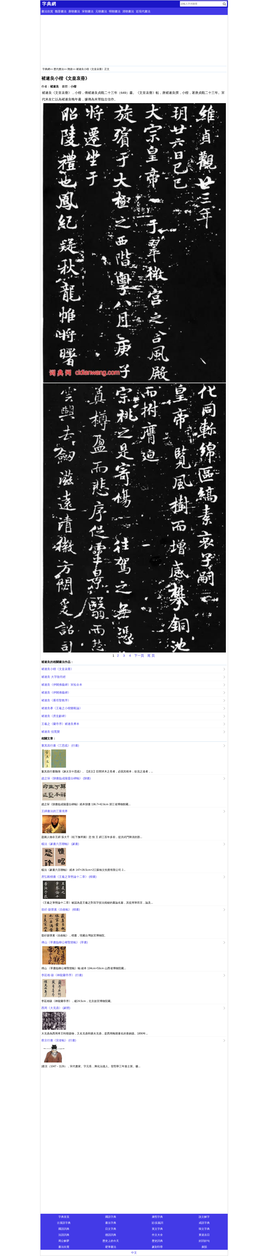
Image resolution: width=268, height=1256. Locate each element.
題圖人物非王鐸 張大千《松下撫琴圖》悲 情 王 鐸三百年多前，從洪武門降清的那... (91, 837)
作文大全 (157, 1234)
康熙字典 (157, 1216)
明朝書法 (115, 11)
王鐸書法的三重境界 (54, 811)
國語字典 (110, 1216)
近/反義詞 (157, 1222)
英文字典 (157, 1228)
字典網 (46, 69)
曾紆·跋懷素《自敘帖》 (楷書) (60, 909)
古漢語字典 (64, 1222)
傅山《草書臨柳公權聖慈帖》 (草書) (64, 942)
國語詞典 (63, 1228)
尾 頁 (151, 655)
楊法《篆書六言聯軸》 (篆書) (60, 843)
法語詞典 (63, 1234)
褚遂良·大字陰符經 (53, 676)
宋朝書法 (88, 11)
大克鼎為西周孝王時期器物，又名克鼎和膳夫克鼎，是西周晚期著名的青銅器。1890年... (94, 1033)
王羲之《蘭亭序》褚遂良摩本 (60, 723)
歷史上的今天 (110, 1240)
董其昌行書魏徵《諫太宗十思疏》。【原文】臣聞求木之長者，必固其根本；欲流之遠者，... (97, 771)
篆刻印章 (157, 1246)
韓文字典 (204, 1228)
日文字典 (110, 1228)
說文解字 (204, 1216)
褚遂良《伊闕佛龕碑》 (56, 692)
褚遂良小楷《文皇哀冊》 (57, 669)
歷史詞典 (157, 1240)
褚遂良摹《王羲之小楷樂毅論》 (61, 708)
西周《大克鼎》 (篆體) (55, 1007)
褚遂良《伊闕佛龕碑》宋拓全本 (61, 684)
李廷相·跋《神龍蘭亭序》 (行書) (62, 975)
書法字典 (110, 1222)
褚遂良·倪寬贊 (50, 731)
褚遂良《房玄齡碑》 (54, 716)
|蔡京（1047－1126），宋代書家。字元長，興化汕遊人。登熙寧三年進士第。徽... (90, 1066)
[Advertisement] (134, 40)
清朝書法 (128, 11)
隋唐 (70, 69)
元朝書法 (101, 11)
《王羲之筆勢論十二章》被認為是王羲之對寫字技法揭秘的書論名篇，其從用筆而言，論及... (97, 902)
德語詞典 (110, 1234)
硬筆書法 (110, 1246)
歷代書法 (59, 69)
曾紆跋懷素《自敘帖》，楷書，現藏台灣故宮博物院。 (74, 935)
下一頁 (139, 655)
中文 (134, 1252)
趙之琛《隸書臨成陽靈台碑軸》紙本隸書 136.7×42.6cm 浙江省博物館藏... (86, 804)
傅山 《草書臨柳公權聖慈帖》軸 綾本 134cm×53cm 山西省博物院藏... (83, 968)
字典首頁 (63, 1216)
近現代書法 (143, 11)
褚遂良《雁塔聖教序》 (56, 700)
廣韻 (204, 1246)
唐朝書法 (74, 11)
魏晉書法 (61, 11)
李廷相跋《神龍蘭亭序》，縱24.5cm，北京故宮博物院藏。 (77, 1001)
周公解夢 (63, 1240)
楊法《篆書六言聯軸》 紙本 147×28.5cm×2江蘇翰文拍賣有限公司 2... (83, 869)
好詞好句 (204, 1240)
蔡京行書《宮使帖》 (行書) (58, 1040)
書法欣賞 (47, 11)
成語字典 (204, 1222)
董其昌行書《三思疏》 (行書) (60, 745)
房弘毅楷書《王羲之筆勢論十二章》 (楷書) (68, 876)
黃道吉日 (204, 1234)
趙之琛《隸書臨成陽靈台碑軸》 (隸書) (66, 778)
